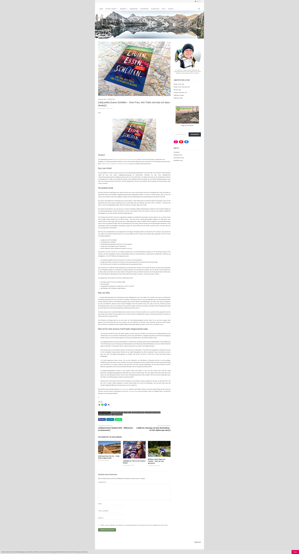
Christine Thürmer (138, 412)
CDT (130, 412)
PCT (113, 414)
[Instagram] (198, 1)
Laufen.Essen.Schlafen (153, 412)
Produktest (111, 99)
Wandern (123, 9)
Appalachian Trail (117, 412)
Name (100, 503)
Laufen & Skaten (110, 9)
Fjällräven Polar (178, 98)
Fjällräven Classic (179, 95)
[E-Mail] (200, 1)
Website (101, 518)
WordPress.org (178, 160)
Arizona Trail (102, 99)
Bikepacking (134, 9)
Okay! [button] (295, 552)
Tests (164, 9)
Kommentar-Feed (179, 157)
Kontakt (170, 9)
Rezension (119, 414)
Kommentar (102, 482)
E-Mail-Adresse (103, 510)
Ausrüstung (155, 9)
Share (103, 419)
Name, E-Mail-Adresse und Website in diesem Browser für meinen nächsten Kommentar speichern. (134, 525)
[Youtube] (196, 1)
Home (101, 9)
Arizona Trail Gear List (180, 92)
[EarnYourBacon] (149, 24)
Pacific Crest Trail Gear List (182, 87)
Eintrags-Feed (178, 155)
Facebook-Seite (133, 391)
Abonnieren (194, 134)
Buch (125, 412)
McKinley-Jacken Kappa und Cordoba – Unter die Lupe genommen (156, 461)
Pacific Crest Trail (104, 414)
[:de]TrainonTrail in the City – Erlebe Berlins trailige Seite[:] (109, 457)
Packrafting (144, 9)
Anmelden (176, 152)
